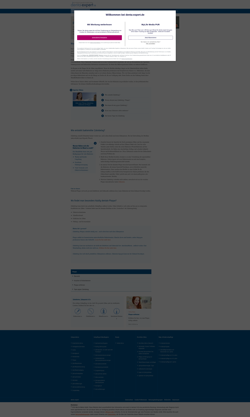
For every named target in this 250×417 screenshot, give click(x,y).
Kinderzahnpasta (164, 346)
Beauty (117, 337)
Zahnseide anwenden (100, 364)
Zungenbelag (75, 390)
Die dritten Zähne (142, 337)
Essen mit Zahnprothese (145, 372)
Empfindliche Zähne (77, 343)
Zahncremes (77, 316)
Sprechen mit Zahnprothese (146, 376)
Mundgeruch (75, 353)
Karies (74, 350)
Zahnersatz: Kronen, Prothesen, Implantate (147, 347)
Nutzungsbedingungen (156, 400)
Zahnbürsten (90, 316)
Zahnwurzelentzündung (78, 387)
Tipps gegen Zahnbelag (81, 289)
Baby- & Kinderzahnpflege (166, 337)
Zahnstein (122, 182)
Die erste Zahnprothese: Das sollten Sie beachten (146, 352)
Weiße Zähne (120, 343)
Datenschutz (129, 400)
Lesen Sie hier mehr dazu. (103, 240)
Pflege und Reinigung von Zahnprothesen (145, 358)
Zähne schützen (99, 377)
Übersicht (77, 276)
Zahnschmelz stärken (101, 374)
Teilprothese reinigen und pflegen (147, 362)
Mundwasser (103, 316)
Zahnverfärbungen (77, 384)
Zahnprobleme (75, 337)
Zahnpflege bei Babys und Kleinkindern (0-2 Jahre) (167, 351)
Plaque (74, 272)
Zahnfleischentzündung (78, 367)
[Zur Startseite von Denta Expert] (83, 4)
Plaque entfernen (79, 285)
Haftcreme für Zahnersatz (145, 369)
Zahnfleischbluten (77, 363)
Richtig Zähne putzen (100, 346)
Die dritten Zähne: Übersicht (146, 343)
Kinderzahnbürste (165, 343)
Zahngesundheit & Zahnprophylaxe (100, 381)
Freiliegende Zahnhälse (78, 346)
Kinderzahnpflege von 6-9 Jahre (168, 358)
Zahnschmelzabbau (77, 373)
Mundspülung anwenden (101, 367)
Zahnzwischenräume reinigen (103, 355)
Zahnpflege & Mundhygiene (101, 337)
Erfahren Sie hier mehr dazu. (108, 248)
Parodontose (75, 357)
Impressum (175, 400)
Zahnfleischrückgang (77, 370)
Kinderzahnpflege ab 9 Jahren (168, 362)
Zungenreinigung (99, 370)
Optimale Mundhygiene (101, 343)
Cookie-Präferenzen (141, 400)
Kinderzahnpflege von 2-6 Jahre (168, 355)
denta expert (75, 400)
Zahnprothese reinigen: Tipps (146, 365)
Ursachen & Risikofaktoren (82, 280)
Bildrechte (167, 400)
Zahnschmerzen (76, 377)
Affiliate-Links (109, 412)
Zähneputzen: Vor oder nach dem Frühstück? (104, 351)
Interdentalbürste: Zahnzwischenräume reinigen (103, 359)
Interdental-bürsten (116, 316)
